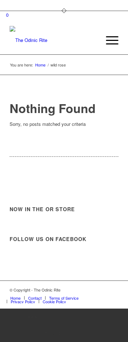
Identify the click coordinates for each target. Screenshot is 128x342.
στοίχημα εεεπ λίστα (64, 325)
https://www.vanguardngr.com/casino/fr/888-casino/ (64, 316)
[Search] (92, 40)
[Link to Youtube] (113, 289)
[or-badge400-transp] (53, 40)
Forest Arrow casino (64, 334)
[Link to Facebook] (102, 289)
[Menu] (108, 40)
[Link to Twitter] (91, 289)
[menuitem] (92, 40)
